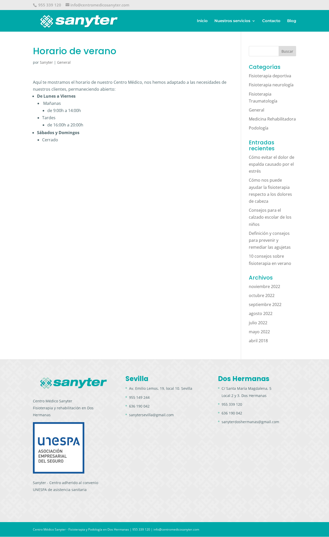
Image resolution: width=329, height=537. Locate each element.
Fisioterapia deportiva (270, 76)
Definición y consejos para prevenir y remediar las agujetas (270, 240)
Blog (291, 21)
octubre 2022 (262, 295)
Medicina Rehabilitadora (272, 119)
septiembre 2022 (265, 304)
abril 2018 (258, 341)
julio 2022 (258, 323)
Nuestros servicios (232, 21)
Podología (258, 128)
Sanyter (46, 62)
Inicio (202, 21)
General (64, 62)
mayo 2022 (259, 332)
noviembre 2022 (264, 286)
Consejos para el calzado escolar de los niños (270, 217)
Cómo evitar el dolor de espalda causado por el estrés (271, 164)
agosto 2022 (260, 313)
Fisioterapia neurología (271, 85)
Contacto (271, 21)
